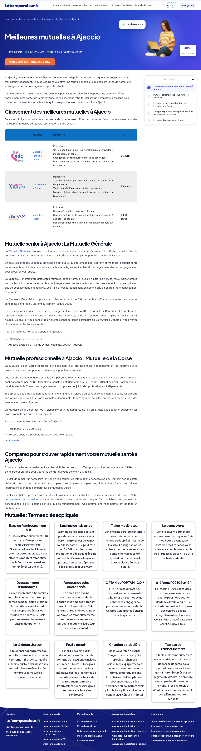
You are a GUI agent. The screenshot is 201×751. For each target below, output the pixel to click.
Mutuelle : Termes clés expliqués (168, 120)
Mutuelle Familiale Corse (37, 155)
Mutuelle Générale (20, 251)
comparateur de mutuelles (21, 499)
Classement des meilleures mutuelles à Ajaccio (173, 88)
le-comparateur (14, 19)
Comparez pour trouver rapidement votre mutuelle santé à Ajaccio (173, 113)
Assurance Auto (80, 5)
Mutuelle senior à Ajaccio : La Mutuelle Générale (171, 96)
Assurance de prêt (61, 5)
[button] (193, 79)
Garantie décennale (144, 5)
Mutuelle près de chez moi (54, 19)
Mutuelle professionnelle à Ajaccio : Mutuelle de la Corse (170, 104)
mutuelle (31, 19)
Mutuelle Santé (102, 5)
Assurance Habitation (122, 5)
